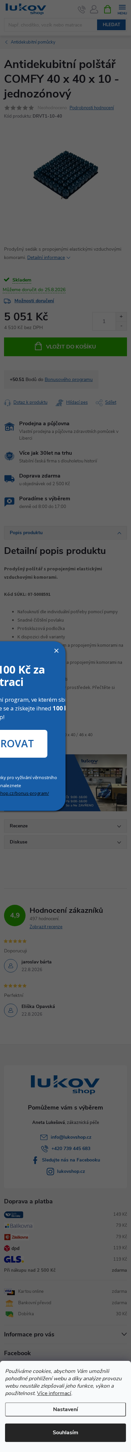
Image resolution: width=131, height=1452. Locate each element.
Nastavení (65, 1409)
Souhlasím (65, 1432)
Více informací (54, 1393)
